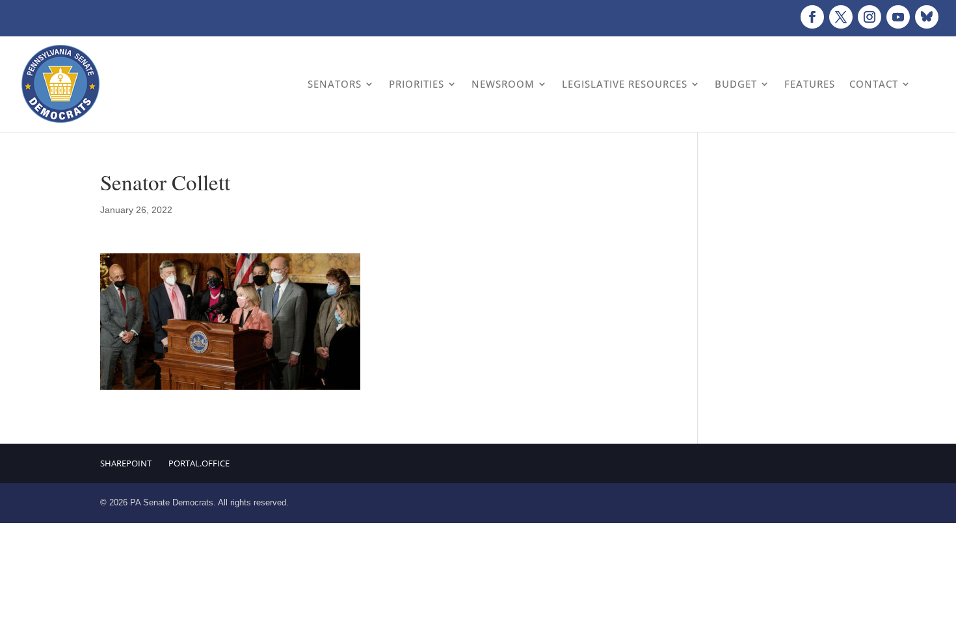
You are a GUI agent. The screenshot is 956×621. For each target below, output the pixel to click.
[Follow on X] (841, 17)
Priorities (416, 83)
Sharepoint (126, 463)
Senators (335, 83)
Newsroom (503, 83)
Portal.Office (199, 463)
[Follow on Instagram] (869, 17)
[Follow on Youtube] (898, 17)
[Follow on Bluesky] (926, 17)
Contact (873, 83)
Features (809, 83)
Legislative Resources (624, 83)
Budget (736, 83)
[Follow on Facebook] (812, 17)
